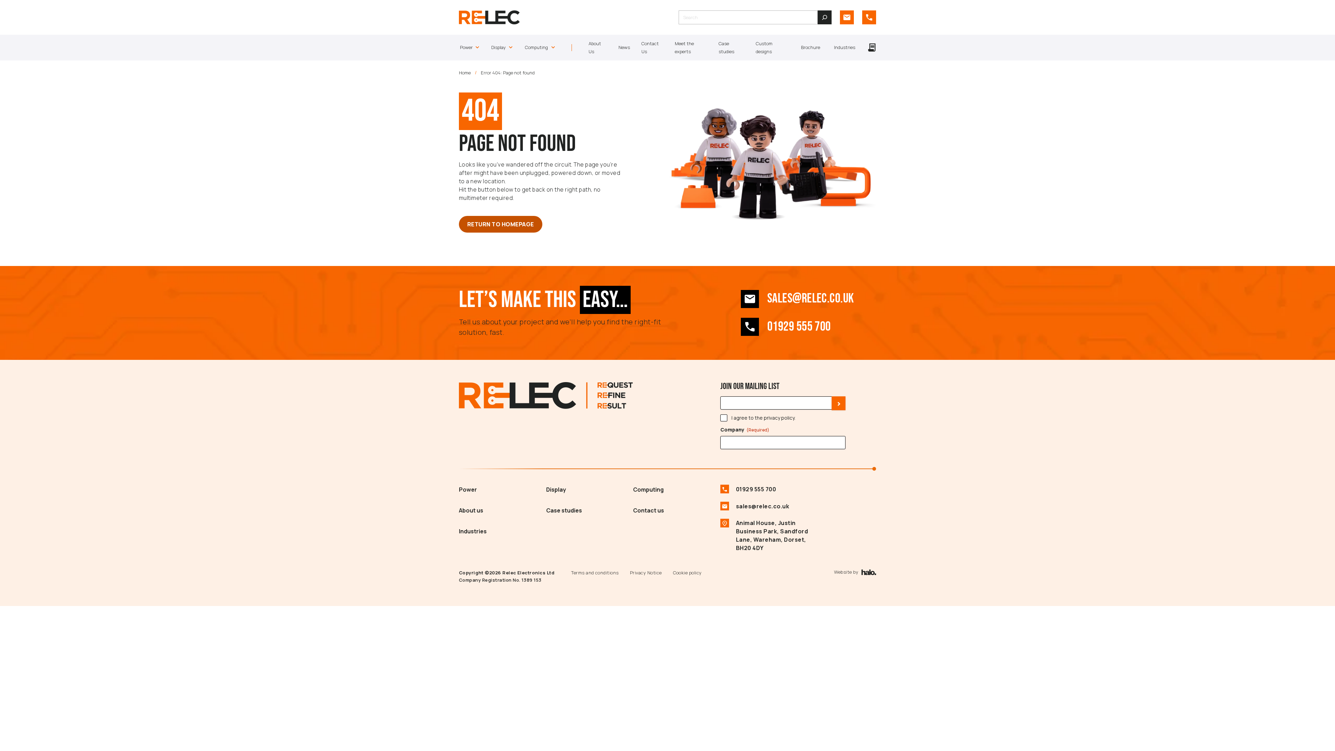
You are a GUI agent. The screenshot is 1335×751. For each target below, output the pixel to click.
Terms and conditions (595, 573)
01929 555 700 (799, 326)
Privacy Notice (646, 573)
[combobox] (748, 17)
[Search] (825, 17)
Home (465, 73)
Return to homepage (500, 224)
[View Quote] (872, 48)
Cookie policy (687, 573)
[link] (847, 17)
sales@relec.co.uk (810, 298)
